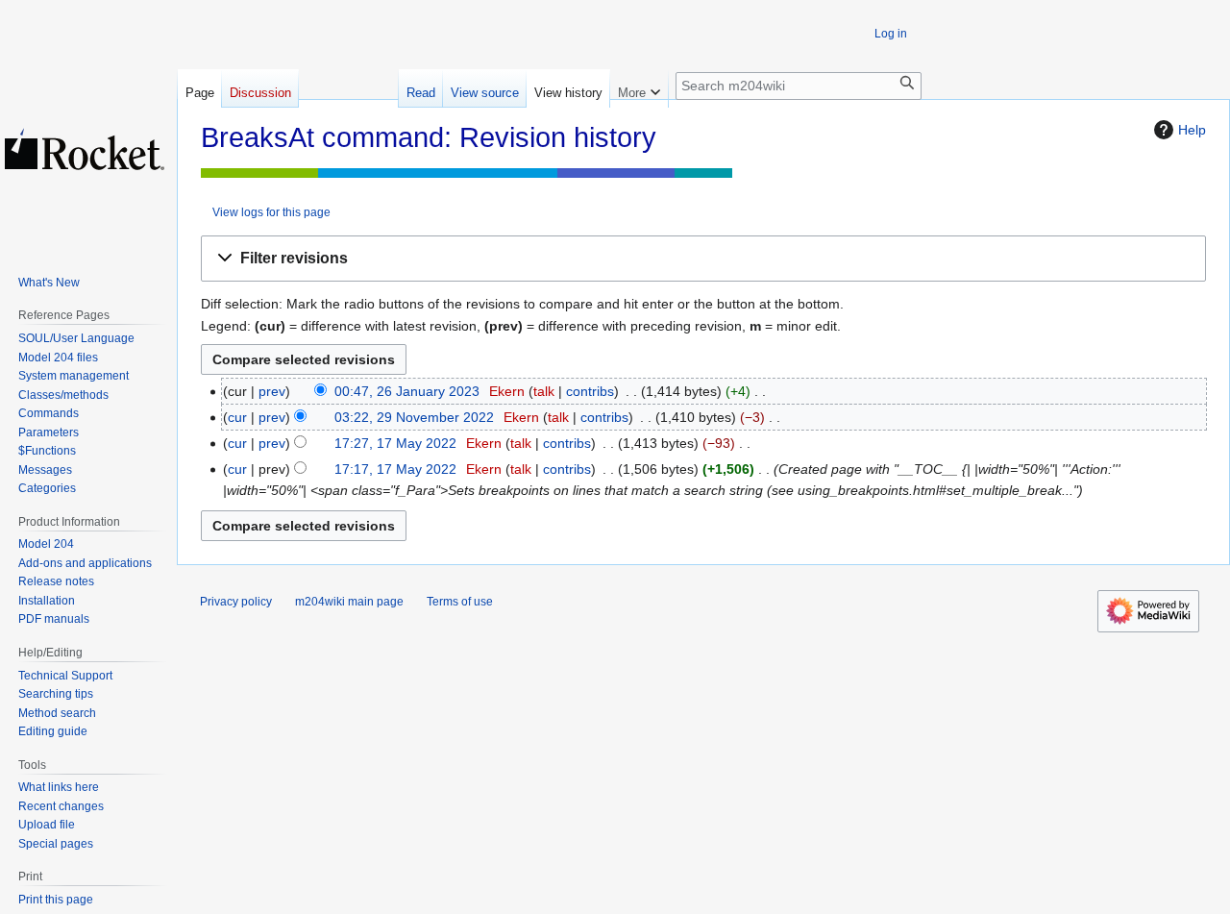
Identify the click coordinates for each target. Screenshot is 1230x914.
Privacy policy (236, 601)
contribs (590, 391)
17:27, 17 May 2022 (395, 443)
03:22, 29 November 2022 (414, 417)
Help (1192, 129)
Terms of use (460, 601)
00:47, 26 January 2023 (407, 391)
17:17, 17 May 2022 (395, 469)
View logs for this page (271, 212)
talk (543, 391)
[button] (703, 259)
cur (237, 417)
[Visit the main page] (84, 149)
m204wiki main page (349, 601)
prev (271, 391)
